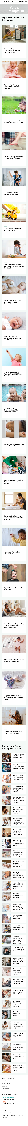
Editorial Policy (6, 1083)
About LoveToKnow (8, 1078)
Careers (4, 1086)
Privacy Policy (5, 1110)
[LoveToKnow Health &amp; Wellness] (8, 1098)
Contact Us (5, 1088)
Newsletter (5, 1081)
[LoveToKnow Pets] (8, 1102)
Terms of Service (6, 1112)
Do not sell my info (7, 1108)
